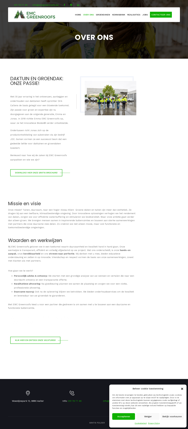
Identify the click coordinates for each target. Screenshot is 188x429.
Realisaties (133, 14)
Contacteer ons (160, 14)
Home (78, 14)
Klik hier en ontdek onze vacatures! (35, 340)
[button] (182, 388)
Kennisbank (118, 14)
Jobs (145, 14)
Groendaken (103, 14)
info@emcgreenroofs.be (46, 5)
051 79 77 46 (20, 5)
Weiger (148, 416)
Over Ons (88, 14)
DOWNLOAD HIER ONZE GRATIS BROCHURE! (36, 173)
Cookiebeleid (141, 423)
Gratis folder (97, 423)
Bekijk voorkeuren (172, 416)
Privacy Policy (154, 423)
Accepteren (123, 416)
